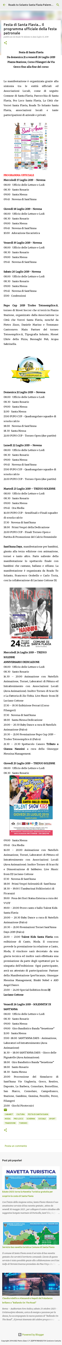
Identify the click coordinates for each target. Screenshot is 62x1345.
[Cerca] (58, 4)
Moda (7, 1119)
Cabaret (9, 1114)
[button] (5, 43)
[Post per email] (5, 1111)
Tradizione (10, 1123)
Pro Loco (18, 1119)
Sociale (42, 1119)
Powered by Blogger (33, 1334)
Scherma (31, 1119)
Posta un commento (16, 1146)
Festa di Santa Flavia (38, 1114)
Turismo (23, 1123)
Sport (52, 1119)
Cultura (21, 1114)
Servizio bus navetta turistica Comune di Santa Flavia (28, 1247)
